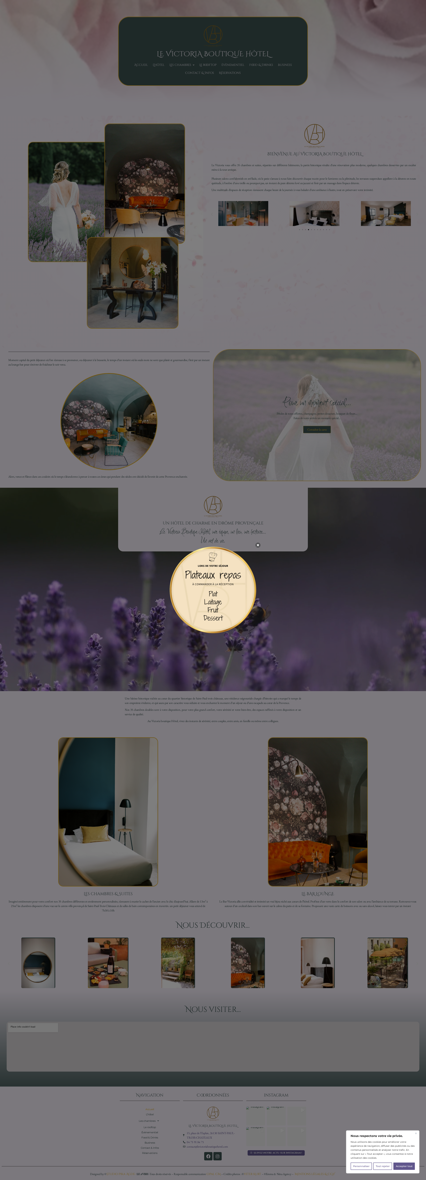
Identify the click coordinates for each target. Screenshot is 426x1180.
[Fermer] (416, 1133)
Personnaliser (361, 1166)
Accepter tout (404, 1166)
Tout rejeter (383, 1166)
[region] (382, 1151)
